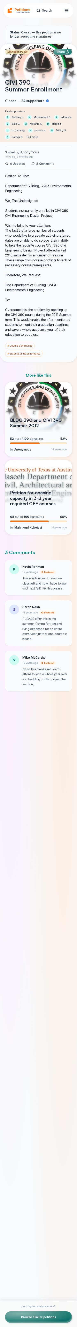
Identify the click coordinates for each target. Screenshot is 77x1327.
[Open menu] (66, 10)
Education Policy (18, 51)
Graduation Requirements (23, 353)
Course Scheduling (19, 345)
